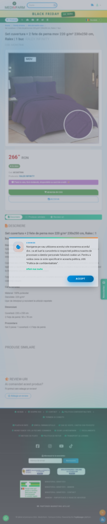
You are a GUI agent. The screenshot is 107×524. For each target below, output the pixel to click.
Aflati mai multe (34, 269)
